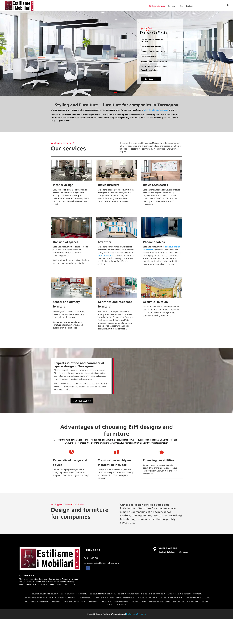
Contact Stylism (82, 400)
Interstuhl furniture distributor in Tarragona (151, 601)
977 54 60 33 (92, 557)
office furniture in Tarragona (156, 110)
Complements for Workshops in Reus (93, 597)
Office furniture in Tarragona (122, 597)
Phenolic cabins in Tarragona (153, 594)
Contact (189, 6)
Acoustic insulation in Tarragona (44, 594)
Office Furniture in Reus (147, 597)
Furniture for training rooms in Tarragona (190, 601)
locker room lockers (107, 255)
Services (171, 6)
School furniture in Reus (128, 594)
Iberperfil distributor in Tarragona (114, 601)
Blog (181, 6)
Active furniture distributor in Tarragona (80, 601)
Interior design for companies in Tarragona (42, 601)
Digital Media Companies (136, 614)
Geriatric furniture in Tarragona (74, 594)
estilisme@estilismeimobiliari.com (103, 563)
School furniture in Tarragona (103, 594)
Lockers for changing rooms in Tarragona (185, 594)
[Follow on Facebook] (88, 568)
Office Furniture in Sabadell (197, 597)
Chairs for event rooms (116, 605)
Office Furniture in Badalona (171, 597)
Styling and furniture (157, 6)
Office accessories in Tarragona (62, 597)
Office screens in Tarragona (35, 597)
